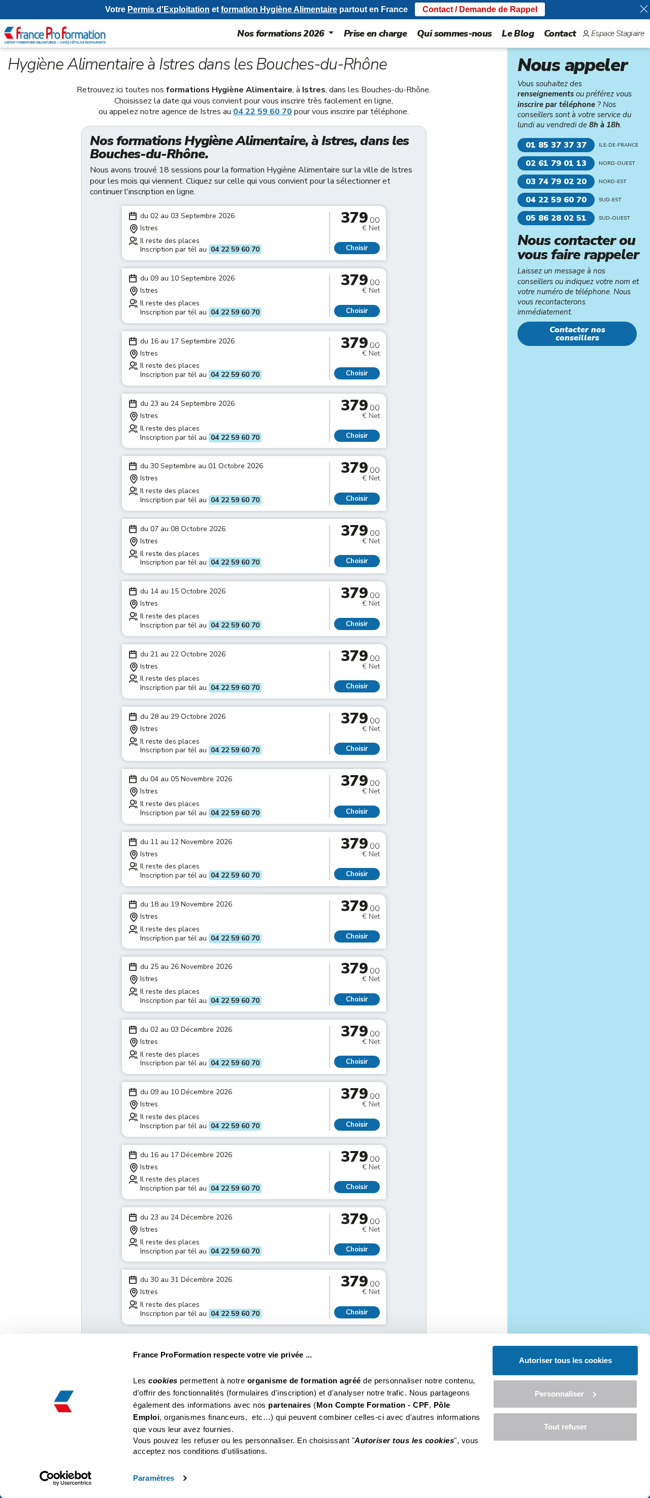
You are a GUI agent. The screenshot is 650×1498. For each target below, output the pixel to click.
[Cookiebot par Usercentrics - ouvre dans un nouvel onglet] (65, 1478)
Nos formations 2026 (280, 33)
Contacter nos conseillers (577, 333)
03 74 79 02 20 (556, 181)
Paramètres (153, 1478)
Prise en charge (375, 33)
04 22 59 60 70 (262, 111)
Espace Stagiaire (617, 33)
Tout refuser (565, 1426)
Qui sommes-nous (454, 33)
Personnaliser (559, 1393)
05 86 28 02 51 (556, 218)
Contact (560, 33)
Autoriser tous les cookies (565, 1360)
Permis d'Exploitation (168, 9)
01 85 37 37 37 (556, 145)
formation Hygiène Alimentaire (279, 9)
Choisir (357, 248)
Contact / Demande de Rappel (479, 9)
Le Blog (517, 33)
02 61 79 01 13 (556, 163)
